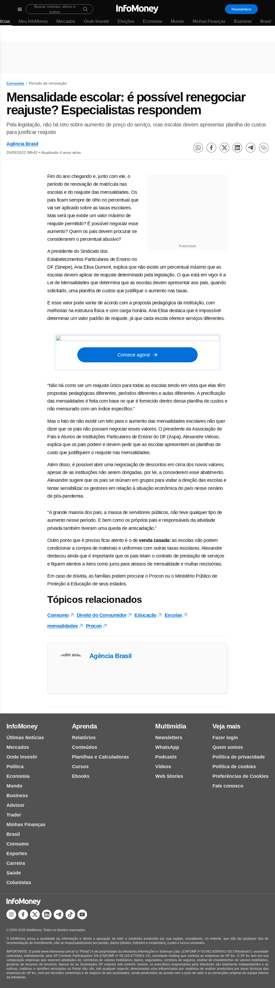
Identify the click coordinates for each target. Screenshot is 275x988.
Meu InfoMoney (33, 21)
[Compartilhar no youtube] (82, 914)
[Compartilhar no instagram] (11, 914)
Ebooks (80, 776)
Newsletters (241, 9)
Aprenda (84, 726)
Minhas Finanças (209, 21)
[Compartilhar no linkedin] (237, 147)
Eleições (126, 21)
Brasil (265, 21)
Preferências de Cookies (240, 776)
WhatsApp (167, 747)
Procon (94, 626)
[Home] (137, 9)
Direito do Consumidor (102, 615)
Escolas (173, 615)
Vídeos (163, 766)
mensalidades (62, 626)
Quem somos (227, 747)
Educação (145, 615)
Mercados (65, 21)
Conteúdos (84, 747)
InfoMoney (22, 726)
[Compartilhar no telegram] (250, 147)
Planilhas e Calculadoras (100, 757)
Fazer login (225, 737)
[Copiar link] (264, 147)
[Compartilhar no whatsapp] (198, 147)
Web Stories (169, 776)
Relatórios (84, 737)
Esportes (16, 853)
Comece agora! (133, 355)
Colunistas (18, 882)
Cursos (80, 766)
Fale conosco (227, 786)
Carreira (15, 863)
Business (243, 21)
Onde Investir (96, 21)
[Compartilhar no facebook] (211, 147)
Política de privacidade (238, 757)
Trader (13, 815)
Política (15, 766)
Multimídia (170, 726)
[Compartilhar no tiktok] (70, 914)
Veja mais (226, 726)
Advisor (15, 805)
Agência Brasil (22, 144)
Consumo (15, 83)
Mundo (177, 21)
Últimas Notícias (25, 737)
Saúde (13, 873)
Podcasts (166, 757)
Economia (152, 21)
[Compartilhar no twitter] (224, 147)
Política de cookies (234, 766)
